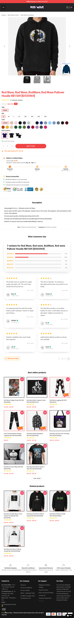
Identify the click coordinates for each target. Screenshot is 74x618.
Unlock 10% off (4, 609)
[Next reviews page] (68, 359)
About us (23, 585)
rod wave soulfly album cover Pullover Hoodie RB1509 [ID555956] (13, 516)
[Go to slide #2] (37, 79)
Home (4, 15)
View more (37, 478)
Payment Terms (43, 590)
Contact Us (42, 595)
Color (3, 119)
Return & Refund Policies (46, 593)
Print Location (6, 130)
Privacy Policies (25, 590)
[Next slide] (69, 46)
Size (3, 113)
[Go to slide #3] (47, 79)
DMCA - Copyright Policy (27, 593)
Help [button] (70, 615)
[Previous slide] (5, 46)
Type (3, 107)
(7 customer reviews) (16, 100)
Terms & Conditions (26, 587)
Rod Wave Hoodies (27, 15)
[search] (67, 7)
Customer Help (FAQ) (45, 598)
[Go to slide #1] (27, 79)
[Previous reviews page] (59, 359)
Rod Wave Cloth (13, 15)
